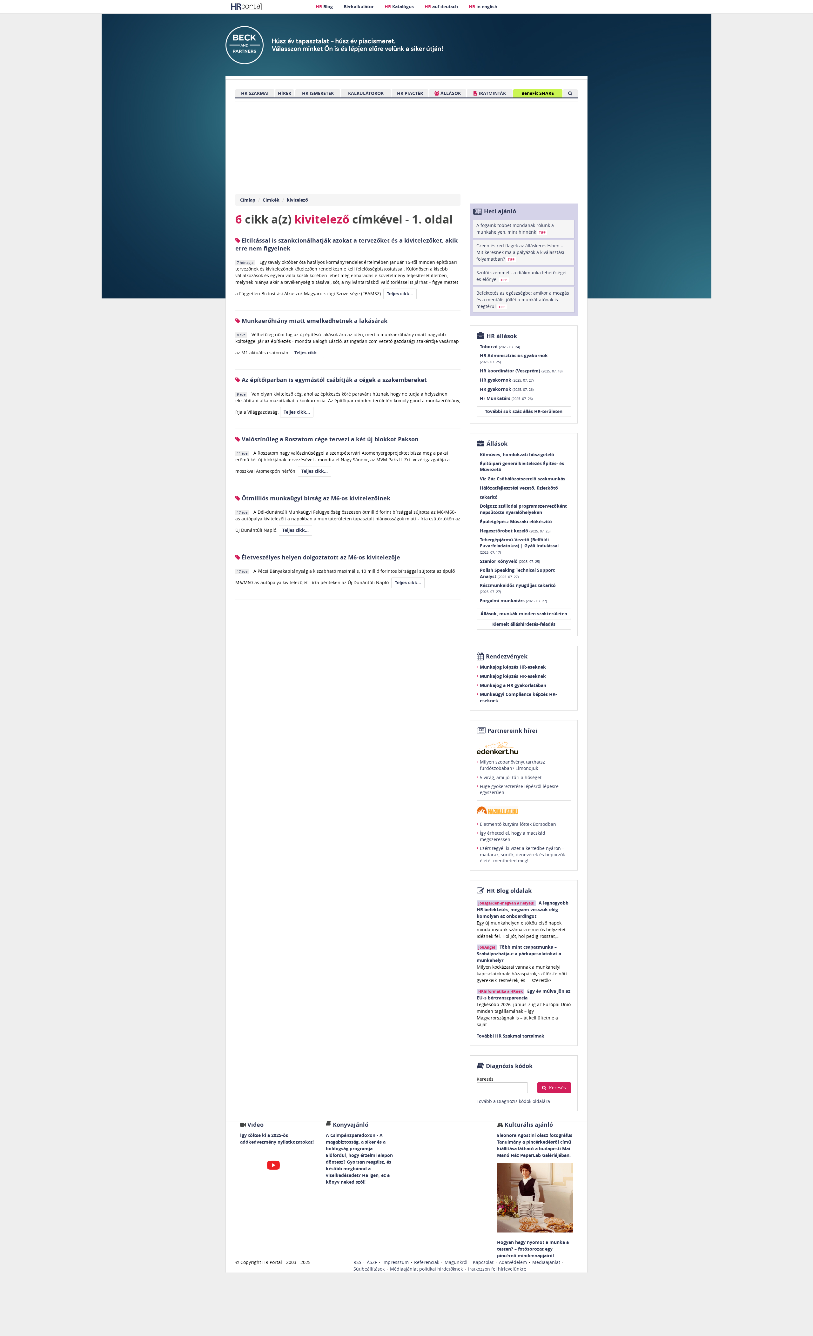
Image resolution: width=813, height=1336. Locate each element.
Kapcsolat (483, 1262)
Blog (324, 6)
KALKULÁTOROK (366, 93)
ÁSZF (372, 1262)
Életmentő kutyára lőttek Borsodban (518, 824)
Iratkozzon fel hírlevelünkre (497, 1269)
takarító (489, 497)
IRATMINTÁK (491, 93)
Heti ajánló (500, 211)
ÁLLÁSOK (450, 93)
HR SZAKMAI (255, 93)
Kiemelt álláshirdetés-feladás (523, 624)
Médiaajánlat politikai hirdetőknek (426, 1269)
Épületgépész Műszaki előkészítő (516, 521)
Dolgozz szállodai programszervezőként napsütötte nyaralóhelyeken (523, 509)
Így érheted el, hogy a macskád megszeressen (512, 836)
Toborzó (500, 347)
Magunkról (456, 1262)
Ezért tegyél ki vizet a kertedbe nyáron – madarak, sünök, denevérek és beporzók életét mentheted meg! (522, 854)
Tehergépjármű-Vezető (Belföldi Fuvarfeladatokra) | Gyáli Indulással (519, 546)
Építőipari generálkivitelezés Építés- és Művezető (522, 466)
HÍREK (284, 93)
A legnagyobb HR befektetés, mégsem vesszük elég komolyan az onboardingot (522, 909)
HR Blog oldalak (509, 891)
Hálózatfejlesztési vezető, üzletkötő (519, 488)
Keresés (485, 1079)
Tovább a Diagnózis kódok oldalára (513, 1101)
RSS (357, 1262)
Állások (497, 444)
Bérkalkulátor (359, 6)
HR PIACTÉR (410, 93)
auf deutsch (441, 6)
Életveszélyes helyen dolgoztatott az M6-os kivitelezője (320, 557)
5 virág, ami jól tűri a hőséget (510, 777)
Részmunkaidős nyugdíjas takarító (518, 588)
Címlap (247, 200)
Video (255, 1125)
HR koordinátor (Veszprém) (521, 371)
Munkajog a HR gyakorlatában (513, 685)
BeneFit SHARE (537, 93)
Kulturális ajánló (528, 1125)
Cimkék (271, 200)
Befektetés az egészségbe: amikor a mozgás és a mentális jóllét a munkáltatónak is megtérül (522, 299)
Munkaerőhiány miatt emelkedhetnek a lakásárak (313, 321)
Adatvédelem (513, 1262)
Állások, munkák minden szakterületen (523, 614)
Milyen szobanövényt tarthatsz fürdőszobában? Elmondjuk (512, 765)
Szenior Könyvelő (510, 561)
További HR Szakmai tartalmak (510, 1036)
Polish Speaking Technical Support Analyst (517, 573)
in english (483, 6)
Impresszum (395, 1262)
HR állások (502, 336)
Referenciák (426, 1262)
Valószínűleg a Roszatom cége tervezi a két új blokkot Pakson (329, 439)
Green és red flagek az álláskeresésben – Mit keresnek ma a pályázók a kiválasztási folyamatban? (520, 252)
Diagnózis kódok (509, 1066)
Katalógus (399, 6)
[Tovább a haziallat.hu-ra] (524, 810)
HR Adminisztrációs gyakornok (514, 358)
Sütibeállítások (369, 1269)
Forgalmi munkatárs (513, 601)
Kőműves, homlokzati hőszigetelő (517, 454)
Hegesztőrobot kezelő (515, 531)
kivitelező (297, 200)
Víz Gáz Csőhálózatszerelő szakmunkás (522, 479)
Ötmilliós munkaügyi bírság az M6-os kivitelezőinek (315, 498)
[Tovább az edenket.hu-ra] (524, 747)
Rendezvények (506, 656)
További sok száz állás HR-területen (523, 411)
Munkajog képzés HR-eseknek (513, 667)
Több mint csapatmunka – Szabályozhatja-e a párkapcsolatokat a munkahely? (519, 953)
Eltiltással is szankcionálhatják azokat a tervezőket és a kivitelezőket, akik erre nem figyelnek (346, 244)
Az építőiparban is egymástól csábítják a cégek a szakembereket (333, 380)
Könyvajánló (350, 1125)
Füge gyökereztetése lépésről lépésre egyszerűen (519, 789)
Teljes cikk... (400, 294)
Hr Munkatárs (506, 398)
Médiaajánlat (546, 1262)
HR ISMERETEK (318, 93)
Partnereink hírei (512, 731)
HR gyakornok (507, 380)
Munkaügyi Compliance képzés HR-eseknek (518, 697)
